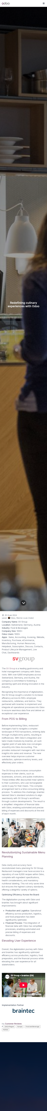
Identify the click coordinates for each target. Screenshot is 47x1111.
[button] (43, 3)
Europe (19, 1026)
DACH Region (9, 1026)
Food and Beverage (32, 1026)
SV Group (10, 668)
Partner (5, 1030)
